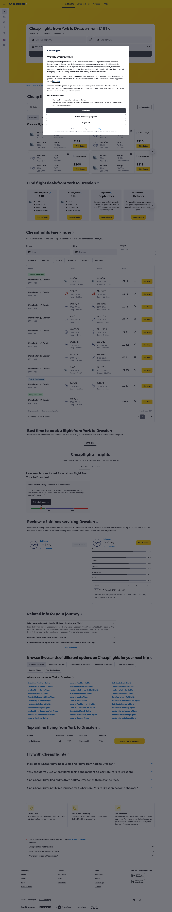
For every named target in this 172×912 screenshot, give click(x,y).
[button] (86, 110)
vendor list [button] (56, 81)
